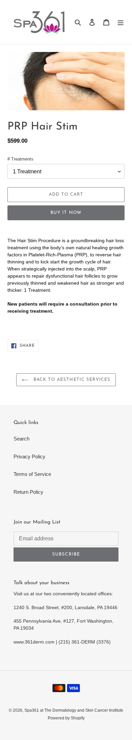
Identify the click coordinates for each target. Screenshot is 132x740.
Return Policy (28, 492)
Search (21, 439)
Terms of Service (32, 474)
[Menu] (120, 22)
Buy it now (65, 212)
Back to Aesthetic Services (71, 379)
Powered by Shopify (66, 718)
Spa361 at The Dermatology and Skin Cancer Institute (73, 710)
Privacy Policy (29, 456)
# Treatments (20, 159)
